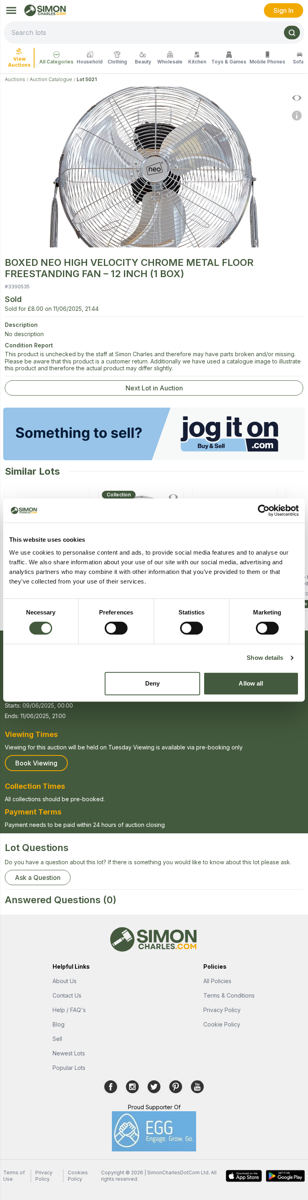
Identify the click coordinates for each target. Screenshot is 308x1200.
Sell (57, 1038)
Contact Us (67, 995)
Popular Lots (69, 1067)
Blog (59, 1024)
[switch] (116, 628)
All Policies (217, 981)
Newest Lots (69, 1053)
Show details (265, 657)
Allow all (251, 683)
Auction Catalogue (51, 79)
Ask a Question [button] (38, 877)
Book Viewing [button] (36, 763)
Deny (152, 683)
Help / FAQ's (69, 1009)
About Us (65, 981)
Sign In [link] (284, 10)
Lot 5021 (87, 79)
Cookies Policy (78, 1175)
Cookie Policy (221, 1024)
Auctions (15, 79)
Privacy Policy (222, 1009)
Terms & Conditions (229, 995)
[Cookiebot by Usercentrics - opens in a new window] (264, 510)
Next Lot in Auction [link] (154, 388)
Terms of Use (14, 1175)
